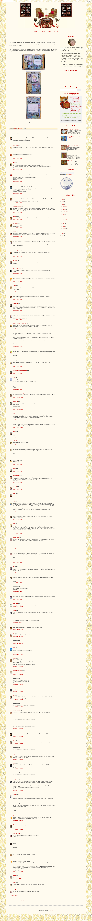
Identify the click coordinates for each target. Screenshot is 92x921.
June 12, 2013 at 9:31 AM (18, 691)
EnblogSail (15, 595)
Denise (14, 875)
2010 (63, 235)
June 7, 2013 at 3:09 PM (17, 227)
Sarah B (14, 889)
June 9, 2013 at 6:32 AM (17, 572)
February (64, 228)
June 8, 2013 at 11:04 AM (18, 419)
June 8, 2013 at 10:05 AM (18, 397)
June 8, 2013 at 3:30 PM (17, 482)
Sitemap (56, 31)
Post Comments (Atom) (19, 900)
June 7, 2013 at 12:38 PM (18, 141)
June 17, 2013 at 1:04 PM (18, 790)
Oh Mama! (65, 216)
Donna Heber (15, 603)
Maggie (14, 468)
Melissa (14, 794)
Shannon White (16, 537)
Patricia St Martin (16, 475)
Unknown (15, 277)
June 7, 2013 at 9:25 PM (17, 281)
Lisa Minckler (15, 779)
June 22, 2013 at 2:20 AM (18, 820)
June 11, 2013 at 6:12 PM (18, 636)
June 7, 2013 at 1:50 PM (17, 181)
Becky (14, 688)
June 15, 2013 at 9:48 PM (18, 759)
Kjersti (14, 824)
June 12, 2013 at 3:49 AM (18, 674)
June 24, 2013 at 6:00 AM (18, 856)
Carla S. (14, 216)
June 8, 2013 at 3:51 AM (17, 299)
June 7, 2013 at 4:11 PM (17, 256)
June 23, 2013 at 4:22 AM (18, 838)
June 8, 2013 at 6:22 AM (17, 328)
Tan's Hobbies (15, 732)
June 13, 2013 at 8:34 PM (18, 743)
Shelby (14, 647)
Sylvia (14, 501)
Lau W (14, 162)
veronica (14, 852)
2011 (63, 233)
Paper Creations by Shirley (18, 393)
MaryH (14, 493)
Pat (13, 448)
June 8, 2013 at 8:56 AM (17, 373)
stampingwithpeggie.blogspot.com (20, 370)
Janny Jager (15, 223)
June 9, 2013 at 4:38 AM (17, 548)
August (64, 212)
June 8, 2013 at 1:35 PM (17, 454)
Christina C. (15, 185)
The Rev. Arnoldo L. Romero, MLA (19, 323)
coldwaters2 (15, 575)
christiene (15, 173)
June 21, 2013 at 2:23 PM (18, 811)
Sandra (14, 610)
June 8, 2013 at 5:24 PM (17, 511)
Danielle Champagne (17, 206)
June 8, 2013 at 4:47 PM (17, 497)
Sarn (14, 377)
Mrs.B (14, 763)
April (64, 224)
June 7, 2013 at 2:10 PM (17, 202)
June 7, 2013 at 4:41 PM (17, 264)
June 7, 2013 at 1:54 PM (17, 193)
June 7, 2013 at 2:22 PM (17, 212)
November (65, 207)
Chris (14, 566)
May (13, 314)
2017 (63, 198)
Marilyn (14, 197)
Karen (14, 360)
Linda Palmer (15, 240)
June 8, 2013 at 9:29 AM (17, 389)
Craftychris (15, 260)
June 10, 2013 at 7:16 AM (18, 606)
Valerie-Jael (15, 145)
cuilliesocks (15, 303)
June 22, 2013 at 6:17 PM (18, 829)
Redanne (14, 231)
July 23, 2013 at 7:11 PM (17, 878)
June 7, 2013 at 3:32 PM (17, 246)
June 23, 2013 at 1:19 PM (18, 848)
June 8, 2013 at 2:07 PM (17, 464)
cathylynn (15, 350)
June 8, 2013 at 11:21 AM (18, 427)
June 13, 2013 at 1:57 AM (18, 721)
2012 (63, 232)
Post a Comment (14, 895)
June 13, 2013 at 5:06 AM (18, 736)
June (64, 214)
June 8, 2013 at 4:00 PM (17, 489)
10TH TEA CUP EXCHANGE (72, 129)
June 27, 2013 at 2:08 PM (18, 871)
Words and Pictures (17, 268)
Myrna (14, 413)
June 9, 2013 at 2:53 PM (17, 582)
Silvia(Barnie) (15, 626)
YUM (63, 221)
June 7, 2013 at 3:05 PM (17, 219)
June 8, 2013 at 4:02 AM (17, 310)
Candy (14, 458)
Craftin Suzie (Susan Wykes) (18, 295)
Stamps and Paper (16, 250)
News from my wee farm (67, 217)
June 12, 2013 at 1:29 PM (18, 699)
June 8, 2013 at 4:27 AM (17, 319)
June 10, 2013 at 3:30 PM (18, 615)
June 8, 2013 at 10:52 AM (18, 409)
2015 (63, 201)
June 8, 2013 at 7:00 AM (17, 356)
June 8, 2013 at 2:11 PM (17, 471)
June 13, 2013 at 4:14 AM (18, 728)
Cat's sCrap (15, 401)
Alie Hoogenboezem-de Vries (19, 152)
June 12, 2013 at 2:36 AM (18, 666)
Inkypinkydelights (16, 815)
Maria (14, 754)
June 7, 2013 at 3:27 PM (17, 236)
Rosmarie (15, 842)
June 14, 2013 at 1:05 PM (18, 750)
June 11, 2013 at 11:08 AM (18, 622)
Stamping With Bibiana (17, 670)
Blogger (51, 910)
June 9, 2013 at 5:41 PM (17, 591)
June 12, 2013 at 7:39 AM (18, 684)
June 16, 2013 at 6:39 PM (18, 768)
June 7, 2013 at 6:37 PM (17, 273)
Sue (13, 633)
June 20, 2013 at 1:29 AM (18, 799)
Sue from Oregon (16, 710)
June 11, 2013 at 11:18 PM (18, 654)
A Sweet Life (69, 160)
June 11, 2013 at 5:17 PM (18, 629)
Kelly (14, 523)
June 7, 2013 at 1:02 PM (17, 158)
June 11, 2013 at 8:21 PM (18, 643)
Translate (70, 174)
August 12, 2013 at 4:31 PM (18, 893)
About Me (42, 31)
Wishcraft (15, 486)
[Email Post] (25, 128)
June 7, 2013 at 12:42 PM (18, 149)
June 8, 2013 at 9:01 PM (17, 533)
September (65, 211)
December (65, 206)
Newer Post (12, 898)
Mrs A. (14, 740)
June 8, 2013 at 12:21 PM (18, 444)
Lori (13, 695)
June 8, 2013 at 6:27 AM (17, 346)
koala (14, 859)
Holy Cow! (65, 219)
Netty (14, 514)
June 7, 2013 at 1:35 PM (17, 169)
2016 (63, 199)
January (64, 230)
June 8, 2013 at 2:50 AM (17, 291)
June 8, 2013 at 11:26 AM (18, 437)
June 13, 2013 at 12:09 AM (18, 714)
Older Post (55, 898)
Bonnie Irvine (15, 136)
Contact (49, 31)
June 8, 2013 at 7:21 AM (17, 366)
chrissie (14, 285)
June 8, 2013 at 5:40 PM (17, 519)
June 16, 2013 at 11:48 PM (18, 775)
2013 (63, 204)
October (64, 209)
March (64, 226)
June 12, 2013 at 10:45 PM (18, 706)
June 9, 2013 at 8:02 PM (17, 599)
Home (35, 31)
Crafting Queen (16, 440)
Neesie (14, 658)
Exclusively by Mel (16, 833)
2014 (63, 203)
